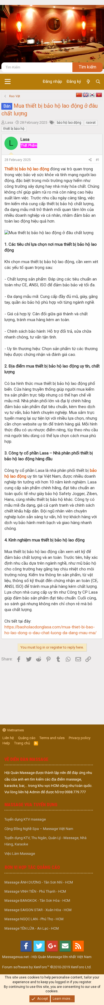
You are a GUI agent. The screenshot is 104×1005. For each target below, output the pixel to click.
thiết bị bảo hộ (13, 129)
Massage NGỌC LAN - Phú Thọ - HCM (34, 919)
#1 (98, 160)
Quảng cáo (26, 738)
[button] (7, 82)
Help (6, 743)
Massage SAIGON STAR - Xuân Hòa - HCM (38, 910)
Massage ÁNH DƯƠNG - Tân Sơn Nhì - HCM (38, 882)
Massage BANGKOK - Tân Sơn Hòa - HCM (37, 900)
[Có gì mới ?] (88, 81)
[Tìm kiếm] (98, 81)
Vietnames (15, 730)
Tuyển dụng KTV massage (25, 819)
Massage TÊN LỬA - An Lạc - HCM (31, 928)
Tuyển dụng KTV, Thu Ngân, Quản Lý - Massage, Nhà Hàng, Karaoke (45, 841)
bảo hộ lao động (69, 123)
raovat (91, 123)
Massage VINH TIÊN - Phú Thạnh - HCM (35, 891)
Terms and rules (52, 738)
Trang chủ (22, 743)
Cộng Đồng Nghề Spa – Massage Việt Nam (38, 829)
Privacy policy (79, 738)
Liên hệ (8, 738)
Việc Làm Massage (19, 853)
